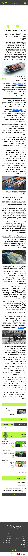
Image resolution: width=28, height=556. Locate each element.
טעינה (23, 540)
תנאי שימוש (8, 532)
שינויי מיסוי (12, 307)
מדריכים (23, 546)
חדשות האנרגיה (20, 532)
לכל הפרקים (22, 472)
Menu (25, 3)
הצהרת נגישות (7, 540)
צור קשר (8, 536)
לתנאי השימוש (11, 490)
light (2, 2)
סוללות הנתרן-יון (15, 145)
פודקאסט (22, 544)
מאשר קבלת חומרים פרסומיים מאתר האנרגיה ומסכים (13, 490)
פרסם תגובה (22, 424)
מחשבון (9, 538)
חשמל (23, 536)
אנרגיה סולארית (17, 30)
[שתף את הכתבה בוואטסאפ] (5, 79)
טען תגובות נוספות (7, 424)
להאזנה (24, 437)
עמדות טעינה (7, 30)
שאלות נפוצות (7, 534)
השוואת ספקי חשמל (19, 538)
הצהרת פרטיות (7, 542)
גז (24, 542)
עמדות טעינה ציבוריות (11, 309)
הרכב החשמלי (18, 84)
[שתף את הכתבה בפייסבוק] (3, 79)
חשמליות (21, 328)
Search (6, 2)
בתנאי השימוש (11, 427)
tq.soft (10, 554)
